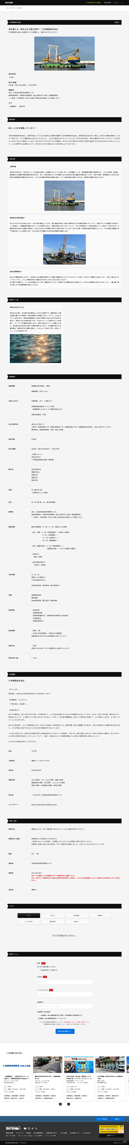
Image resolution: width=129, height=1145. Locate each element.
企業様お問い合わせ (51, 1133)
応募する (117, 1119)
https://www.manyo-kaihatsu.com (44, 804)
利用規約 (41, 1018)
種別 (41, 963)
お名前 (41, 977)
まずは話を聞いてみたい (47, 967)
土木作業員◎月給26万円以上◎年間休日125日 (79, 1077)
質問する (102, 1119)
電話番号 (40, 1002)
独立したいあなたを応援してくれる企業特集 (30, 1135)
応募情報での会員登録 (43, 1012)
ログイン (116, 2)
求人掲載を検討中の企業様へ (94, 2)
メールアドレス (44, 990)
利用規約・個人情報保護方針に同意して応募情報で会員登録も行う (61, 1015)
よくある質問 (63, 1133)
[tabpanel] (16, 1079)
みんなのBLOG (86, 1133)
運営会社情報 (9, 1133)
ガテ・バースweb (10, 1135)
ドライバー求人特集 (50, 1135)
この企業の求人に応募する (48, 970)
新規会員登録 (107, 2)
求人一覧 (12, 8)
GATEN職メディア (75, 1133)
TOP (7, 8)
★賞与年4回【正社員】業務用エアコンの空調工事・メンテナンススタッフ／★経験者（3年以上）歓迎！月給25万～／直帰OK (47, 1078)
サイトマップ (19, 1133)
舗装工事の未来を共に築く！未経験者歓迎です (16, 1077)
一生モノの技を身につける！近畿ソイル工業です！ (110, 1077)
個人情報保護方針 (50, 1018)
